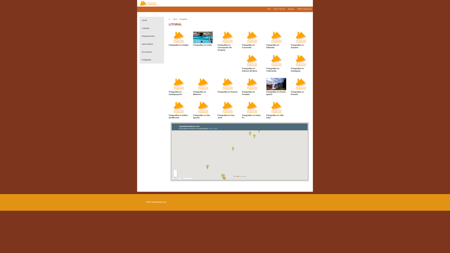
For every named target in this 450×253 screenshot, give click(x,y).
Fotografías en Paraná (227, 92)
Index (269, 9)
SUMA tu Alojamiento (304, 9)
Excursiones (147, 52)
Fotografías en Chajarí (178, 45)
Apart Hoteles (147, 44)
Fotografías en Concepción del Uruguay (225, 47)
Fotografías (146, 60)
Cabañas (145, 28)
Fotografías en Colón (202, 45)
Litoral (144, 20)
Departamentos (148, 36)
